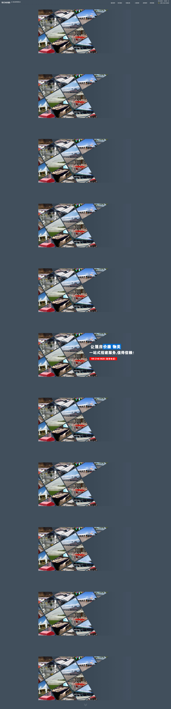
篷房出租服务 (160, 1)
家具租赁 (165, 1)
